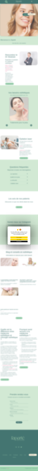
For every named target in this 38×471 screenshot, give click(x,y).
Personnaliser (18, 241)
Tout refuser (19, 239)
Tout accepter (19, 237)
